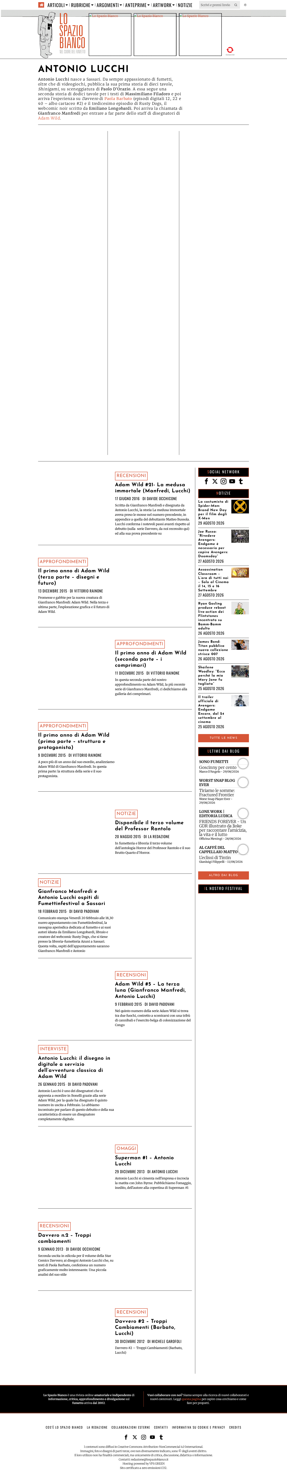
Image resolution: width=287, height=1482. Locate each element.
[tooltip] (206, 481)
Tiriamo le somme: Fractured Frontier (217, 792)
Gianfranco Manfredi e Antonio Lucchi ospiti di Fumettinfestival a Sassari (71, 897)
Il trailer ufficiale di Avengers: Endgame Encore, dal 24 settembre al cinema (211, 710)
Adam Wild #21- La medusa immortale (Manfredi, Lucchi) (153, 488)
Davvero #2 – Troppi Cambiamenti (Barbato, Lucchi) (145, 1327)
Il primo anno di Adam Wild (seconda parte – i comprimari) (150, 659)
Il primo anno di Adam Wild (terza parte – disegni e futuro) (74, 577)
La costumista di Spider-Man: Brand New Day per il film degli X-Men (213, 510)
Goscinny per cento (217, 767)
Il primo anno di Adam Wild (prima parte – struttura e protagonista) (74, 741)
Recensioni (131, 476)
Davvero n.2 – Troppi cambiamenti (64, 1238)
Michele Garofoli (167, 1341)
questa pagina (191, 1399)
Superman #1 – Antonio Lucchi (144, 1161)
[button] (236, 5)
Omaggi (126, 1149)
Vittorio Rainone (88, 591)
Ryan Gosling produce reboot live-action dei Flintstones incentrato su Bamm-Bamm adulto (212, 616)
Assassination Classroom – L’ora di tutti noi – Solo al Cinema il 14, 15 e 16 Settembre (213, 580)
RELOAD (230, 51)
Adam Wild (49, 118)
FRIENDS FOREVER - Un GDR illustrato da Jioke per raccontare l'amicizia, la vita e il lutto (223, 828)
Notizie (126, 814)
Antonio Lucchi (165, 1171)
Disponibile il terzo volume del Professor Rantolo (149, 826)
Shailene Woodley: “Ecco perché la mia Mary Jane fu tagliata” (211, 676)
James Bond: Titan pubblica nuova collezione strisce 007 (213, 648)
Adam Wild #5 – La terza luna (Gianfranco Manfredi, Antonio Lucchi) (150, 990)
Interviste (53, 1049)
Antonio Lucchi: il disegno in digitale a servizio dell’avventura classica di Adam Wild (74, 1067)
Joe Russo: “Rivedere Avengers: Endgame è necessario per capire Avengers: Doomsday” (213, 544)
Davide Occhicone (162, 498)
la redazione (159, 836)
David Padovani (86, 911)
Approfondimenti (63, 562)
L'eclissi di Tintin (215, 857)
